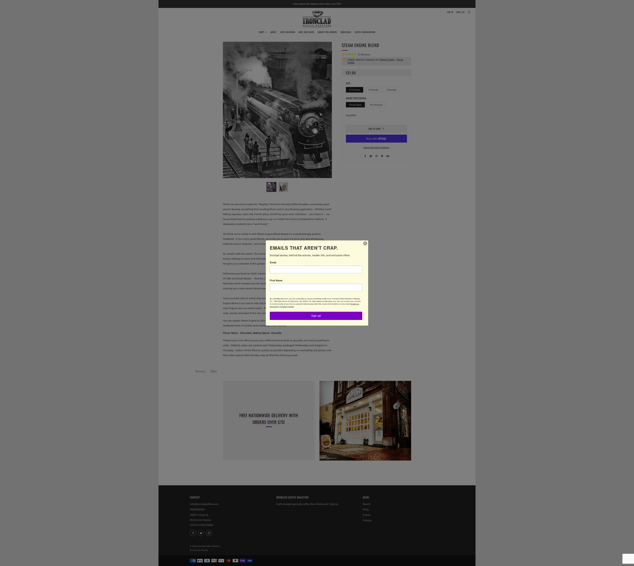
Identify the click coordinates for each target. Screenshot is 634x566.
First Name (276, 280)
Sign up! (316, 315)
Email (273, 262)
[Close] (365, 243)
